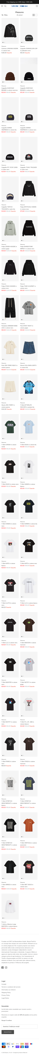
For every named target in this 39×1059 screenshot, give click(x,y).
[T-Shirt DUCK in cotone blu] (28, 427)
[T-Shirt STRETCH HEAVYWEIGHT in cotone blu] (28, 783)
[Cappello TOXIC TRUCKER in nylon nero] (28, 150)
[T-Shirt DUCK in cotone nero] (10, 466)
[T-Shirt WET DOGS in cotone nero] (28, 867)
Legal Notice (5, 998)
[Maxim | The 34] (19, 6)
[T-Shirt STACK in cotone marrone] (28, 744)
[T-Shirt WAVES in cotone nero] (10, 867)
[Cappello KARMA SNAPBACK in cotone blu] (10, 110)
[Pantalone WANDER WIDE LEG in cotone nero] (10, 308)
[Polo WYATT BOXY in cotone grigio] (28, 308)
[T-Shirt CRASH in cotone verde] (10, 427)
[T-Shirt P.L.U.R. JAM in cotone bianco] (28, 704)
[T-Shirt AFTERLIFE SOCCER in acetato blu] (28, 387)
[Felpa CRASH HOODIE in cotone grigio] (10, 229)
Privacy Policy (6, 995)
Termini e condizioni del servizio (11, 987)
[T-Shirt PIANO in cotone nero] (10, 744)
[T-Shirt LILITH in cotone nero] (10, 585)
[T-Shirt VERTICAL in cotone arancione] (28, 825)
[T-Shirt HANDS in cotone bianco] (28, 466)
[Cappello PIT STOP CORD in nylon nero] (10, 150)
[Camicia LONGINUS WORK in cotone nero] (10, 31)
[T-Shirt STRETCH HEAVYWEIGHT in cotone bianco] (10, 783)
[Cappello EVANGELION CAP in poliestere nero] (28, 31)
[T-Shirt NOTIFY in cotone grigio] (28, 664)
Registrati (8, 1032)
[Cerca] (6, 6)
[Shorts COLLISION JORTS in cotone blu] (28, 348)
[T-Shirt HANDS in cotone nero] (10, 506)
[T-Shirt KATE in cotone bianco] (10, 546)
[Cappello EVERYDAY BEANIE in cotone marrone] (10, 70)
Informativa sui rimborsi (9, 990)
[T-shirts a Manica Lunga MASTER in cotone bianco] (10, 906)
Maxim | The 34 (8, 1052)
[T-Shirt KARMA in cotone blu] (28, 506)
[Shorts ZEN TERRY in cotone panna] (10, 387)
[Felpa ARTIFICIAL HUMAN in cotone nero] (28, 189)
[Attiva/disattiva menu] (2, 6)
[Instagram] (6, 967)
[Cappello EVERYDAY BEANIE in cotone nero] (28, 70)
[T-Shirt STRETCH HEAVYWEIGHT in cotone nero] (10, 825)
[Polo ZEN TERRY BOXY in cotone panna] (10, 348)
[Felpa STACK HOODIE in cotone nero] (10, 268)
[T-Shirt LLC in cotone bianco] (28, 585)
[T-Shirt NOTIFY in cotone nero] (10, 704)
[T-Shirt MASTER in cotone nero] (10, 664)
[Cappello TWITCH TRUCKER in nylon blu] (10, 189)
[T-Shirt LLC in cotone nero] (10, 625)
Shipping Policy (6, 992)
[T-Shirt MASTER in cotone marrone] (28, 625)
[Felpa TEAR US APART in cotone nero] (28, 268)
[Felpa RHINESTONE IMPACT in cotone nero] (28, 229)
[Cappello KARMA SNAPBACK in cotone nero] (28, 110)
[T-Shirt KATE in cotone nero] (28, 546)
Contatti (4, 984)
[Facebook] (3, 967)
